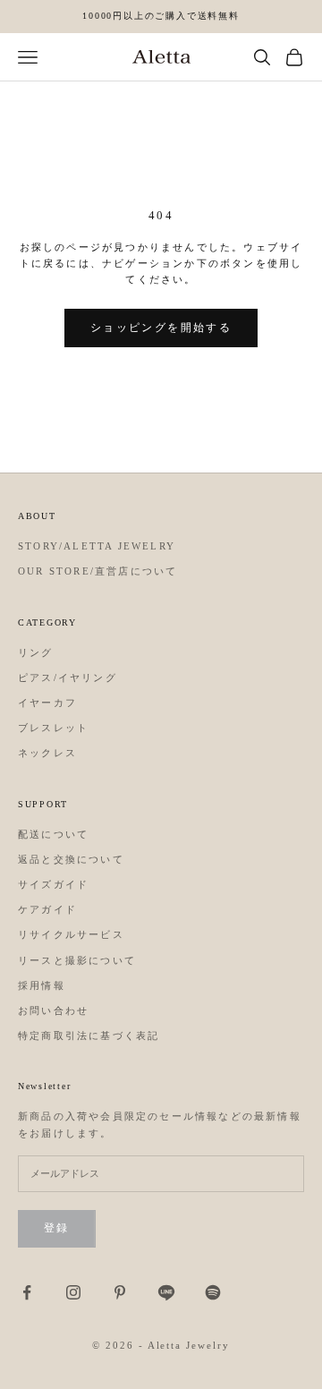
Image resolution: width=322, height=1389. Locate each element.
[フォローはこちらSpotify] (213, 1292)
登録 (57, 1228)
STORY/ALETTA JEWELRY (96, 546)
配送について (53, 834)
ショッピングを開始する (161, 327)
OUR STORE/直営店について (97, 571)
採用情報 (41, 985)
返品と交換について (71, 859)
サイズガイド (53, 884)
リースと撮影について (77, 960)
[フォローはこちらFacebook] (27, 1292)
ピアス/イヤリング (67, 677)
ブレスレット (53, 727)
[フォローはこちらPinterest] (120, 1292)
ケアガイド (47, 909)
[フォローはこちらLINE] (166, 1292)
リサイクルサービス (71, 934)
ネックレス (47, 752)
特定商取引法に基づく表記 (88, 1035)
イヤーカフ (47, 702)
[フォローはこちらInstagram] (73, 1292)
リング (36, 652)
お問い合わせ (53, 1010)
